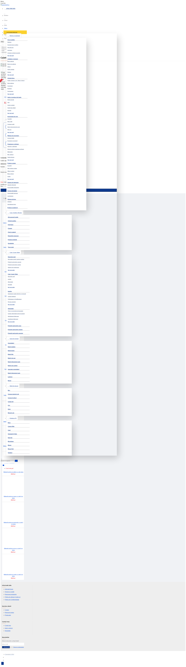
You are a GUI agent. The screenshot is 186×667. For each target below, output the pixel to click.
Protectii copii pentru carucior (15, 333)
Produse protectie (12, 239)
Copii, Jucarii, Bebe (13, 274)
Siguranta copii (12, 257)
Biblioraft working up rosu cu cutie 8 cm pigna (13, 549)
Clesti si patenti (12, 232)
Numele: (3, 166)
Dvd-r (9, 409)
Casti (9, 430)
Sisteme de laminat (12, 190)
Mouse (9, 445)
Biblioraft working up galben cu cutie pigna (13, 472)
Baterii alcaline (11, 346)
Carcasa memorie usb (13, 394)
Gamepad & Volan (12, 434)
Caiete (3, 50)
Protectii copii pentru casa (14, 325)
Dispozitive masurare (13, 235)
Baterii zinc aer (11, 358)
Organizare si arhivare (13, 144)
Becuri (9, 380)
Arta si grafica (11, 39)
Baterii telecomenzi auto (14, 361)
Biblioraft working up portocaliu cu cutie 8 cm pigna (13, 523)
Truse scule (11, 247)
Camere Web (11, 426)
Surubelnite (11, 243)
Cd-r (9, 405)
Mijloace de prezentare (13, 135)
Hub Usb (10, 437)
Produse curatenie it (12, 207)
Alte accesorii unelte (13, 217)
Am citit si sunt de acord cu (13, 647)
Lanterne (10, 376)
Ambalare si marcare (12, 59)
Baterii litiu (10, 354)
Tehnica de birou (11, 199)
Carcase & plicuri (12, 397)
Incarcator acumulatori (13, 369)
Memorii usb (11, 412)
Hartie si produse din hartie (14, 97)
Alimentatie (11, 308)
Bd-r (9, 390)
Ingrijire (10, 291)
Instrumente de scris (12, 116)
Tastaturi (10, 452)
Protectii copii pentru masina (15, 329)
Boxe (9, 422)
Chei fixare (10, 224)
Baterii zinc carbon (12, 365)
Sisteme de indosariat (12, 182)
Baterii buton (11, 350)
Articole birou (10, 78)
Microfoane (11, 441)
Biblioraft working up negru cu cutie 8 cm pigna (13, 497)
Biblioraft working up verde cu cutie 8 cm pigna (13, 575)
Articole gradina (12, 220)
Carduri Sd (10, 401)
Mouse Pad (11, 449)
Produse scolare (11, 163)
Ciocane (10, 228)
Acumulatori (11, 343)
